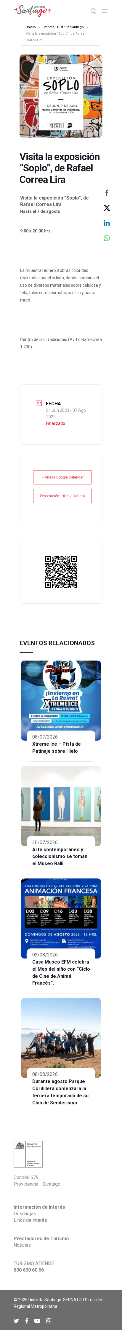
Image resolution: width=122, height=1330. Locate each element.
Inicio (31, 27)
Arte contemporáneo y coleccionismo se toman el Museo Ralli (59, 857)
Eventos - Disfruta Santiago (63, 27)
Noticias (22, 1245)
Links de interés (30, 1220)
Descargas (25, 1213)
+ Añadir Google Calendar (63, 477)
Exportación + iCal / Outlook (62, 496)
